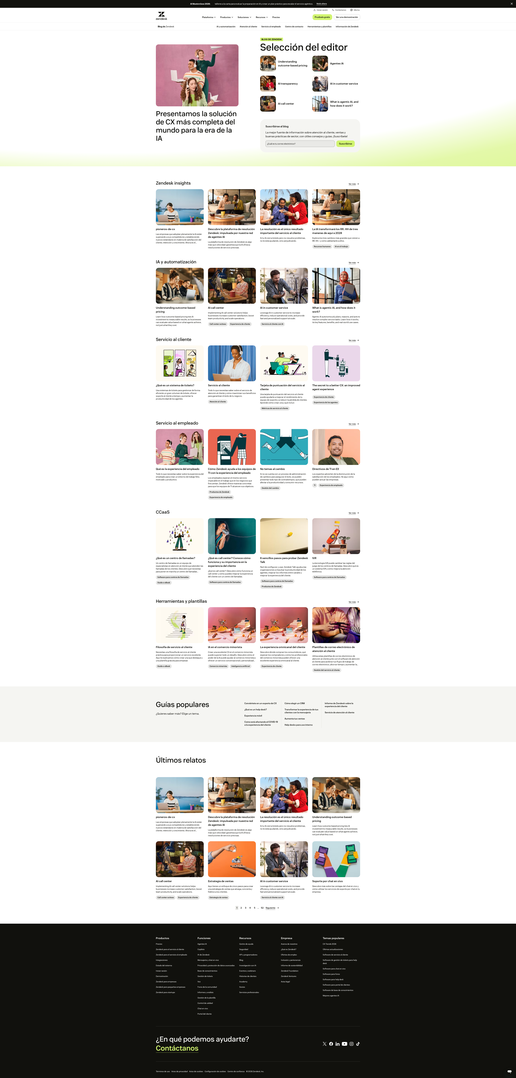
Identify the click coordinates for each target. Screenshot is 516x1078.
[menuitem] (355, 10)
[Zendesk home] (162, 16)
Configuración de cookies (215, 1071)
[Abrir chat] (509, 1071)
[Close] (512, 3)
